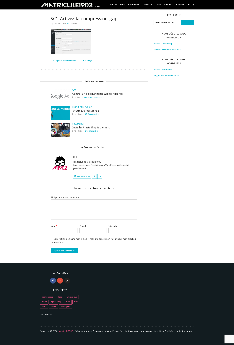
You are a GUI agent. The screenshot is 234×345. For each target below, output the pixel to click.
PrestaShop (116, 5)
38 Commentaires (92, 114)
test (44, 306)
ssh (76, 302)
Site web (112, 226)
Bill (67, 23)
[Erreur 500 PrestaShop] (60, 113)
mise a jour (72, 297)
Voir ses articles (83, 176)
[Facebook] (53, 281)
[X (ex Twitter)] (67, 281)
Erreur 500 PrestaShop (85, 110)
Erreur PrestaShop (82, 107)
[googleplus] (60, 281)
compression (48, 297)
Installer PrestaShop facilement (91, 127)
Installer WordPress (163, 69)
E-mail (83, 226)
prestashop (56, 302)
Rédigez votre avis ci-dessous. (65, 197)
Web (159, 5)
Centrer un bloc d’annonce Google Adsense (97, 93)
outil (45, 302)
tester (54, 306)
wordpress (66, 306)
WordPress (133, 5)
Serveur (148, 5)
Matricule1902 (65, 331)
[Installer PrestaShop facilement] (60, 129)
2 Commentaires (91, 131)
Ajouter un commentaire (66, 60)
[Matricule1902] (70, 5)
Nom (54, 226)
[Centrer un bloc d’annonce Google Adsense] (60, 96)
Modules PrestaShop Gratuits (167, 49)
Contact (181, 5)
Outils (167, 5)
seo (68, 302)
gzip (60, 297)
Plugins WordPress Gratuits (166, 75)
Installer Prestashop (163, 43)
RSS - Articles (46, 314)
